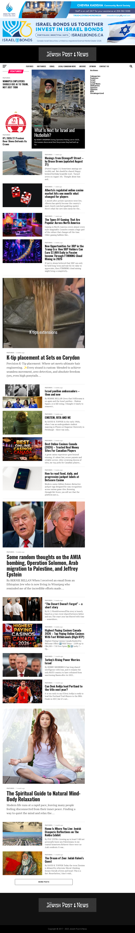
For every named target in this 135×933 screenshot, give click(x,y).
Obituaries (41, 66)
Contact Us (104, 66)
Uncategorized (97, 93)
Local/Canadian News (67, 66)
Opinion (92, 66)
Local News (95, 84)
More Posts (43, 882)
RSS (92, 91)
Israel (52, 66)
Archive (82, 66)
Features (29, 66)
